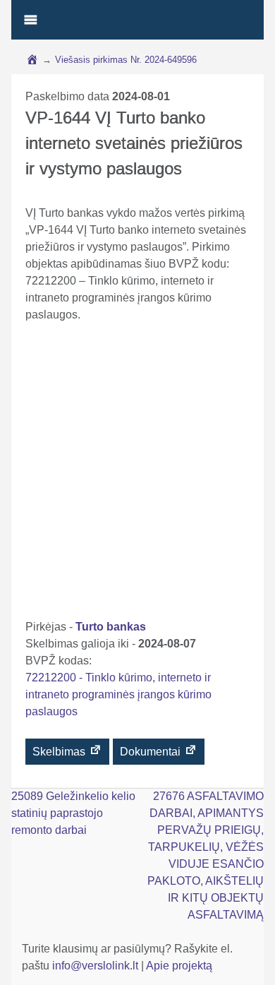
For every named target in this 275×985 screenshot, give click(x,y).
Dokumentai (151, 752)
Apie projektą (179, 966)
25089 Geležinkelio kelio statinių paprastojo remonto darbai (73, 813)
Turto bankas (110, 627)
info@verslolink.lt (96, 966)
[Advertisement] (137, 473)
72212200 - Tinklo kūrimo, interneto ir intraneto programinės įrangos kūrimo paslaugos (118, 694)
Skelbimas (60, 752)
